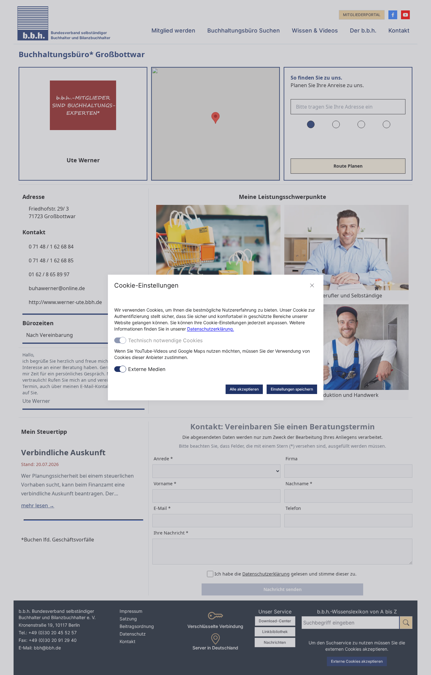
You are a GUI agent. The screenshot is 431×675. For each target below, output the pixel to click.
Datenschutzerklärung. (210, 329)
